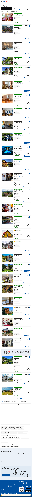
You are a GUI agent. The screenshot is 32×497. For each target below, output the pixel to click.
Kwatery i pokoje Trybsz (25, 431)
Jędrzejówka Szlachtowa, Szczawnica (16, 70)
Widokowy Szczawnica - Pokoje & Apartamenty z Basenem (18, 150)
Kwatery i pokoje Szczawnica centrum (15, 446)
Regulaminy (15, 488)
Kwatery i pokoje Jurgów (4, 427)
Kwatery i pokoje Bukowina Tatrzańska (14, 424)
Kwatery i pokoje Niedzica (19, 427)
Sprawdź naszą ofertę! (6, 475)
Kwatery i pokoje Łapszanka (12, 435)
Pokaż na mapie (19, 15)
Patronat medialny (9, 488)
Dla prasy (14, 484)
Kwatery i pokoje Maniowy (18, 431)
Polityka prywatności (15, 487)
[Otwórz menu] (1, 1)
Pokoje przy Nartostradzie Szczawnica (16, 268)
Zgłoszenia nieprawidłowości (9, 486)
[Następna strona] (30, 398)
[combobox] (25, 9)
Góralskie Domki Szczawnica (17, 191)
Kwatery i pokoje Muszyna (4, 431)
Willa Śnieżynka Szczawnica (17, 110)
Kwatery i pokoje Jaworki (13, 428)
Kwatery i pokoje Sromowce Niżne (5, 428)
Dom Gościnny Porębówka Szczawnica (16, 161)
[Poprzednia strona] (19, 398)
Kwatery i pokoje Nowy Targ (5, 435)
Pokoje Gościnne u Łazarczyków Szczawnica (17, 83)
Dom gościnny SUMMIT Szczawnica (18, 206)
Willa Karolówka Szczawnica (17, 59)
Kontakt (2, 481)
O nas (2, 484)
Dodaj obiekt (15, 481)
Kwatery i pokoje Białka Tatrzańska (5, 424)
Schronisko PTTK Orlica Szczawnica (17, 287)
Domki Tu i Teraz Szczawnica (17, 299)
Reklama (8, 481)
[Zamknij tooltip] (10, 8)
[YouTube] (23, 483)
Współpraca (2, 489)
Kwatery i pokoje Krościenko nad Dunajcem (25, 424)
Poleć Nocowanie (3, 487)
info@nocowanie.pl (5, 461)
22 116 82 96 (4, 463)
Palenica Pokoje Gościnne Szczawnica (18, 15)
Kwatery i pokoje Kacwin (11, 431)
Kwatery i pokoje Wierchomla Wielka (6, 432)
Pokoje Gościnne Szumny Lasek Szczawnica (17, 44)
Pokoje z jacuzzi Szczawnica (5, 442)
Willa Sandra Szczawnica (16, 277)
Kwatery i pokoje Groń (20, 432)
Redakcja (14, 482)
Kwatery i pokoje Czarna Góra (11, 427)
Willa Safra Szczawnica (18, 319)
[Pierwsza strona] (17, 398)
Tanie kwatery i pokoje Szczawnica (5, 446)
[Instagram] (26, 483)
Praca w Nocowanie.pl (9, 483)
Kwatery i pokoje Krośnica (14, 432)
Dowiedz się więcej (14, 11)
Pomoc (2, 482)
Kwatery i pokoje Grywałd (20, 428)
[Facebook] (20, 483)
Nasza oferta (3, 486)
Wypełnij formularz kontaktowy (6, 457)
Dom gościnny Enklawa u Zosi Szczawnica (17, 256)
